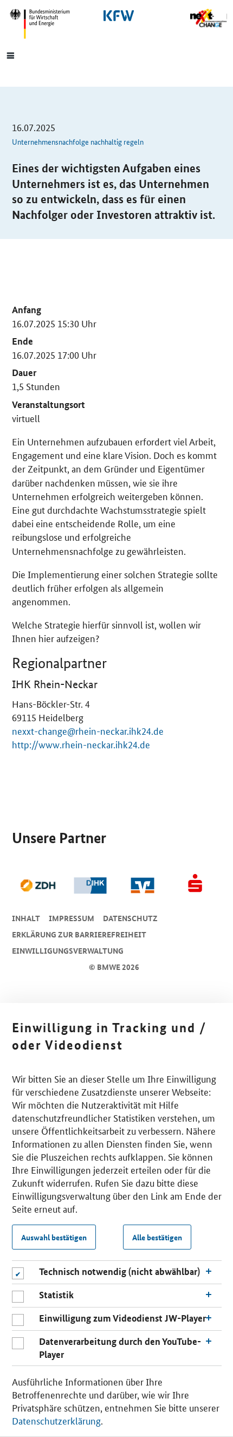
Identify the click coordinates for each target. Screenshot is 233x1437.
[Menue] (10, 54)
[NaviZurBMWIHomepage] (44, 24)
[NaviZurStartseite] (208, 18)
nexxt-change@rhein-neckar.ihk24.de (88, 730)
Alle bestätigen (157, 1237)
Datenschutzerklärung (56, 1420)
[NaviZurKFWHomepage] (116, 15)
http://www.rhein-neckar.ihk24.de (81, 743)
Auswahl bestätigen (54, 1237)
